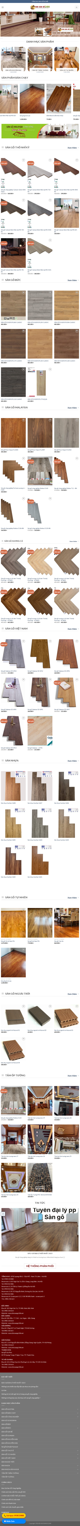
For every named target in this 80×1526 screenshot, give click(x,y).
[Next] (76, 24)
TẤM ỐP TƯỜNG (7, 1477)
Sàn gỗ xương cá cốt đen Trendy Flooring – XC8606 (11, 619)
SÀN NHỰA (5, 1465)
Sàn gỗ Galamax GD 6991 (35, 709)
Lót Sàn (3, 1390)
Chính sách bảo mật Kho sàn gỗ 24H (13, 1492)
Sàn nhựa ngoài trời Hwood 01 (10, 1030)
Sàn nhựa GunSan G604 (35, 840)
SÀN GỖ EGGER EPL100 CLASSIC (64, 361)
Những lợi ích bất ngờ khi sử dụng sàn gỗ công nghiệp (19, 1394)
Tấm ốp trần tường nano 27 (9, 1156)
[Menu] (2, 7)
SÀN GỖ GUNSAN (7, 1435)
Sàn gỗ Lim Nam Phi (33, 941)
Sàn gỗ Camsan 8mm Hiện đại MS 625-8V (65, 231)
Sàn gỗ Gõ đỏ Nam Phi (8, 941)
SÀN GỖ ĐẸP (6, 1424)
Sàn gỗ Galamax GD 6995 (8, 709)
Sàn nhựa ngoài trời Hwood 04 (10, 1063)
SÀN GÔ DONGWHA (8, 1420)
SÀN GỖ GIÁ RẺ (7, 1432)
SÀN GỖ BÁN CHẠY (8, 1413)
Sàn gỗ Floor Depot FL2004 (9, 450)
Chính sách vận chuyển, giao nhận (12, 1507)
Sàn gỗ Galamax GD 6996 (62, 671)
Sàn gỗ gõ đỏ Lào (6, 981)
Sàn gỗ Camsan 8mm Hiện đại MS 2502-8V (40, 231)
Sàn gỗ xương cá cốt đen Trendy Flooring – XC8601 (64, 579)
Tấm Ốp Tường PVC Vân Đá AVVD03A (40, 1195)
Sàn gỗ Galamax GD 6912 (35, 671)
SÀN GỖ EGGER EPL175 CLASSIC (11, 361)
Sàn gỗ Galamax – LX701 (35, 748)
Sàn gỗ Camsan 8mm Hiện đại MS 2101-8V (40, 271)
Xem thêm (72, 148)
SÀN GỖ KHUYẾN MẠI (9, 1439)
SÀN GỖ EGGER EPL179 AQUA (37, 399)
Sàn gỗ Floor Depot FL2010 (62, 450)
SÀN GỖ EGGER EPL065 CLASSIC (11, 322)
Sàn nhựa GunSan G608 (8, 803)
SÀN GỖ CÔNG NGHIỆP (10, 1417)
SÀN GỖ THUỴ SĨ (7, 1450)
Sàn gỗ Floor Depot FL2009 (36, 450)
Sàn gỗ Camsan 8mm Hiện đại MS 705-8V (12, 271)
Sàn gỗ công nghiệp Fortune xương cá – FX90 (13, 489)
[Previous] (4, 24)
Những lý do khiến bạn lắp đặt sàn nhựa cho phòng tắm (19, 1386)
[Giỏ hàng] (76, 7)
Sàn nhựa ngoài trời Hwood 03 (63, 1030)
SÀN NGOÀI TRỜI (7, 1462)
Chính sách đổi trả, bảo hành (10, 1499)
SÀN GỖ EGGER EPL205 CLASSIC (38, 322)
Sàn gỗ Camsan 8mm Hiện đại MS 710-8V (25, 116)
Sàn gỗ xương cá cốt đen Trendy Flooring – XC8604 (64, 619)
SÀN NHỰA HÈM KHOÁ (10, 1469)
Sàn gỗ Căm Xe (58, 941)
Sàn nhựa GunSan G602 (8, 877)
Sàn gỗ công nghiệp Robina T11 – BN (65, 488)
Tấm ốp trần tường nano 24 (9, 1195)
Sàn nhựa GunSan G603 (61, 840)
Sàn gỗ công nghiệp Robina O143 (38, 488)
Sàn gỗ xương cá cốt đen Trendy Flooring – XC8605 (11, 579)
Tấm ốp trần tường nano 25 (62, 1156)
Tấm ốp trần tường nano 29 (36, 1118)
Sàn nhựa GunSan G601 (35, 877)
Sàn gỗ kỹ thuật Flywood (9, 1447)
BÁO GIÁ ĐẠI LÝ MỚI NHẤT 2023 (13, 1383)
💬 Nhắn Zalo (9, 1521)
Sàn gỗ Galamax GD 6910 (8, 671)
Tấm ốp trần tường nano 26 (36, 1156)
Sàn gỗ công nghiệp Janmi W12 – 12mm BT (52, 116)
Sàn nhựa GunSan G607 (35, 803)
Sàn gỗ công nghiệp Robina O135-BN (39, 528)
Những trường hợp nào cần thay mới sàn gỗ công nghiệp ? (20, 1398)
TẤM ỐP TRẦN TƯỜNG (10, 1473)
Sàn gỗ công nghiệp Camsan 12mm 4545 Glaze (13, 190)
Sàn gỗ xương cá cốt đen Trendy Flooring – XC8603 (37, 619)
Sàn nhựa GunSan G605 (8, 840)
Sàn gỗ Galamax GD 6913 (8, 748)
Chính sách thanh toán (8, 1503)
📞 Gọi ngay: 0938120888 (14, 1516)
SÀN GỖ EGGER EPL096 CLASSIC (64, 322)
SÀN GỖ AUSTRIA (7, 1409)
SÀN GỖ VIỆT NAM (8, 1458)
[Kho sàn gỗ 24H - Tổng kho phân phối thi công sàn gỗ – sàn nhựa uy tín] (40, 7)
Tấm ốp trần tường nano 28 (62, 1118)
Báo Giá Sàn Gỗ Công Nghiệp (11, 1488)
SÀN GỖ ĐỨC (6, 1428)
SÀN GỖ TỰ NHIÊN (8, 1454)
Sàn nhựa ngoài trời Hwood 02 (37, 1030)
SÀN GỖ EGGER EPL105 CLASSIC (38, 361)
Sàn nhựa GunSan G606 (61, 803)
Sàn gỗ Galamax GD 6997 (62, 709)
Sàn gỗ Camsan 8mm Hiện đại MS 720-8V (12, 231)
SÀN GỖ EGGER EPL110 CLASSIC (11, 399)
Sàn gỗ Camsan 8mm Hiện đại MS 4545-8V (66, 190)
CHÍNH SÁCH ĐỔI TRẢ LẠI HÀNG (13, 1496)
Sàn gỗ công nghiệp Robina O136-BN (12, 528)
